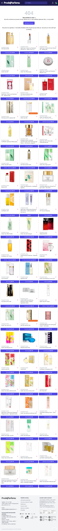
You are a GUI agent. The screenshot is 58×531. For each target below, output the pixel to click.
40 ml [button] (48, 438)
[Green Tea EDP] (10, 61)
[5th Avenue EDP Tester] (29, 155)
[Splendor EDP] (29, 268)
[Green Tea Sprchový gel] (29, 224)
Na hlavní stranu (29, 23)
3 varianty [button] (10, 52)
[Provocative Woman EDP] (48, 338)
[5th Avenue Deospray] (48, 199)
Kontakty (23, 510)
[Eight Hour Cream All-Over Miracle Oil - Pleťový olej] (48, 38)
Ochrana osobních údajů (26, 502)
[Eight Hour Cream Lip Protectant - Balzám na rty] (48, 61)
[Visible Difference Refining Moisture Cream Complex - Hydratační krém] (29, 290)
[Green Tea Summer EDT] (10, 447)
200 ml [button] (48, 417)
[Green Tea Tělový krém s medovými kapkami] (29, 176)
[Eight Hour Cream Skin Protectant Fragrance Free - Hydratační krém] (10, 402)
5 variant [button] (29, 52)
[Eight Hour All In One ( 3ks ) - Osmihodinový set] (48, 130)
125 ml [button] (29, 281)
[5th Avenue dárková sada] (29, 84)
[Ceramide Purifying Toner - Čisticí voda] (48, 402)
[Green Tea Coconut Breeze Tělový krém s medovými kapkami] (29, 470)
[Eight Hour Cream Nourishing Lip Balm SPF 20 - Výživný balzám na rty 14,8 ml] (29, 199)
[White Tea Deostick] (48, 425)
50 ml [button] (10, 417)
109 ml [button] (48, 146)
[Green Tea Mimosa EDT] (10, 338)
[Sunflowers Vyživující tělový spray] (10, 130)
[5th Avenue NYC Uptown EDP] (10, 107)
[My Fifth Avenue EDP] (29, 314)
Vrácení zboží (24, 506)
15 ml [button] (48, 191)
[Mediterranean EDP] (29, 338)
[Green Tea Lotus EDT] (10, 314)
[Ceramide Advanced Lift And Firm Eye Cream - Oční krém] (48, 176)
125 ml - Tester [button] (29, 167)
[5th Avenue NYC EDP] (10, 290)
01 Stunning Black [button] (29, 260)
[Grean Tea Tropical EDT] (48, 155)
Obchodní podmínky (25, 500)
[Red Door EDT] (48, 84)
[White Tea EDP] (29, 107)
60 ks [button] (29, 146)
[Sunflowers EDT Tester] (10, 245)
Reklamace (23, 504)
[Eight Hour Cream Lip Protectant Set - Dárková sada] (10, 84)
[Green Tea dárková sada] (48, 107)
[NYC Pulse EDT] (48, 381)
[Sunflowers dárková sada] (48, 447)
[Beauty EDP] (10, 176)
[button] (29, 215)
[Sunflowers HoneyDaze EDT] (48, 359)
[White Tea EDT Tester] (48, 290)
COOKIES (54, 528)
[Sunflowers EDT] (10, 199)
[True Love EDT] (10, 268)
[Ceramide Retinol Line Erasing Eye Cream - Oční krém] (48, 314)
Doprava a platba (25, 508)
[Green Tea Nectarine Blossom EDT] (29, 402)
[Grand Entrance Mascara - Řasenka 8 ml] (29, 245)
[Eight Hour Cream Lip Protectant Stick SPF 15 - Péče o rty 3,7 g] (29, 38)
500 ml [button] (10, 237)
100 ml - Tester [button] (10, 167)
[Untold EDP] (29, 359)
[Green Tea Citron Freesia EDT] (29, 381)
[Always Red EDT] (48, 224)
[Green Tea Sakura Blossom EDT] (10, 381)
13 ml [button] (48, 75)
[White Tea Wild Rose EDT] (29, 447)
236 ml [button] (29, 75)
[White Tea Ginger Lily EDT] (10, 425)
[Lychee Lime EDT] (10, 359)
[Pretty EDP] (48, 245)
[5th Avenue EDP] (10, 38)
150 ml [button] (48, 215)
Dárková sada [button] (29, 98)
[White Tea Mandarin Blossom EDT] (48, 470)
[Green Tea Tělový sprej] (29, 61)
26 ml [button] (10, 98)
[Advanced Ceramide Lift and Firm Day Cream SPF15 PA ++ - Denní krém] (10, 470)
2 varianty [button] (10, 75)
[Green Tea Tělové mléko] (10, 224)
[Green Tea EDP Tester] (10, 155)
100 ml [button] (48, 52)
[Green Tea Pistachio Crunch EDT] (48, 268)
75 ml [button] (10, 121)
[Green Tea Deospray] (29, 425)
